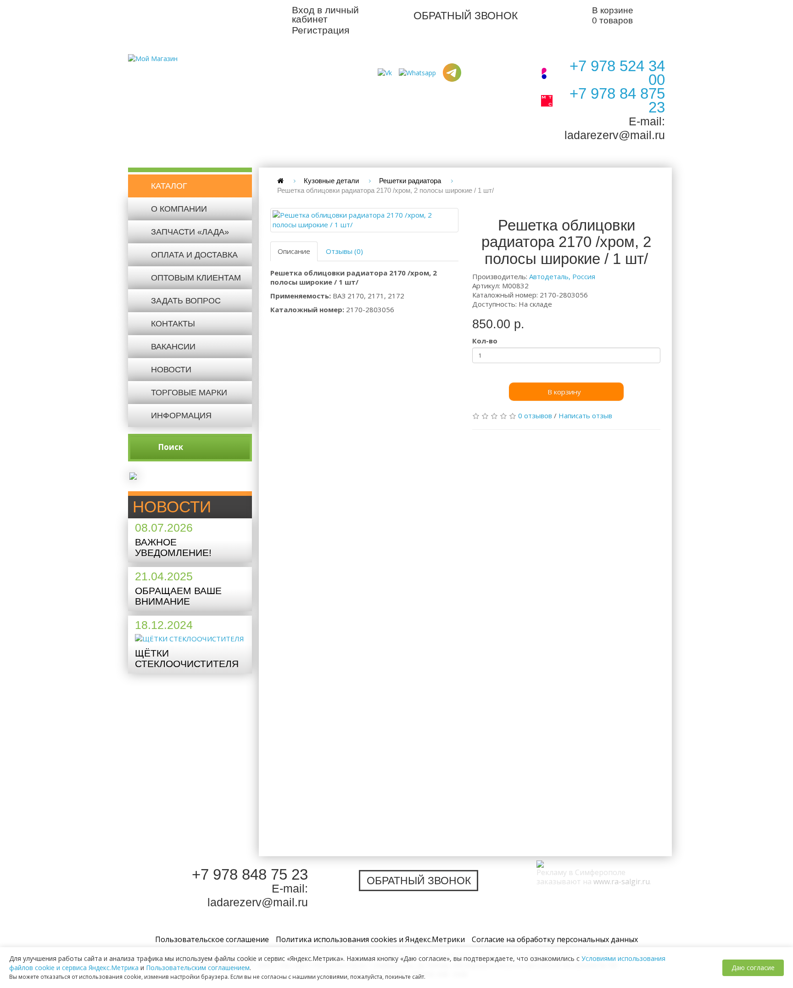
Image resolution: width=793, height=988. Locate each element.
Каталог (169, 186)
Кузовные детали (331, 181)
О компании (179, 208)
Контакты (173, 323)
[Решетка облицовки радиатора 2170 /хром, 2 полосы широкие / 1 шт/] (364, 220)
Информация (181, 415)
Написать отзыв (585, 415)
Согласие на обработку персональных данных (555, 939)
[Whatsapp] (417, 71)
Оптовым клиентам (196, 277)
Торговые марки (189, 392)
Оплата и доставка (194, 254)
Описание (294, 251)
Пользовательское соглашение (212, 939)
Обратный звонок (465, 16)
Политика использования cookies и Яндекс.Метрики (370, 939)
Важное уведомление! (173, 547)
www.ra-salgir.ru (621, 881)
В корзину (564, 391)
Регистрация (320, 30)
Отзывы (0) (344, 251)
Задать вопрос (186, 300)
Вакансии (173, 346)
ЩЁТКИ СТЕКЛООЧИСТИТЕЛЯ (187, 658)
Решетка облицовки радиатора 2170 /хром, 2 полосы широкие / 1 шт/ (385, 190)
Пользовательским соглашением (198, 967)
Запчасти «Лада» (190, 231)
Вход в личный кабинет (325, 14)
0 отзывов (535, 415)
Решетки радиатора (410, 181)
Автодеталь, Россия (562, 276)
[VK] (385, 71)
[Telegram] (452, 71)
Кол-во (484, 340)
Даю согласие (753, 967)
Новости (171, 369)
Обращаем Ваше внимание (178, 595)
